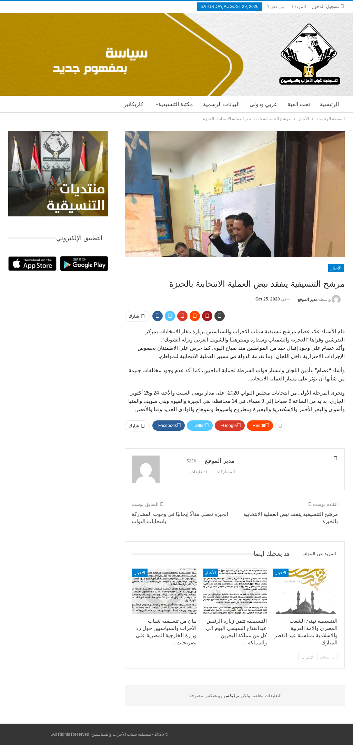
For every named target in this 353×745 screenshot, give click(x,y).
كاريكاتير (133, 104)
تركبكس (230, 695)
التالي (309, 657)
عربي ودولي (264, 104)
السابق (326, 657)
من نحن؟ (275, 6)
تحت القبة (299, 104)
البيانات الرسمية (221, 104)
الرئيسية (329, 104)
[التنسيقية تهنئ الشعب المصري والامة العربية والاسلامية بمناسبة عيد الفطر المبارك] (305, 591)
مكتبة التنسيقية (175, 104)
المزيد (299, 6)
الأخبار (336, 268)
